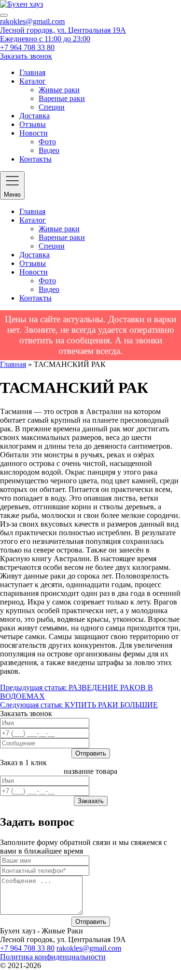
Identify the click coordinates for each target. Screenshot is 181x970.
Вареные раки (62, 98)
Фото (47, 142)
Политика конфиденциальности (53, 957)
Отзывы (32, 124)
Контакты (35, 159)
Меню (12, 194)
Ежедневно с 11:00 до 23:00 (45, 39)
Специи (52, 107)
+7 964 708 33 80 (27, 47)
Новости (33, 133)
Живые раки (59, 90)
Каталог (32, 81)
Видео (49, 150)
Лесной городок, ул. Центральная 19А (63, 30)
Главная (32, 72)
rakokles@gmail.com (32, 21)
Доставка (34, 116)
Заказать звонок (26, 56)
